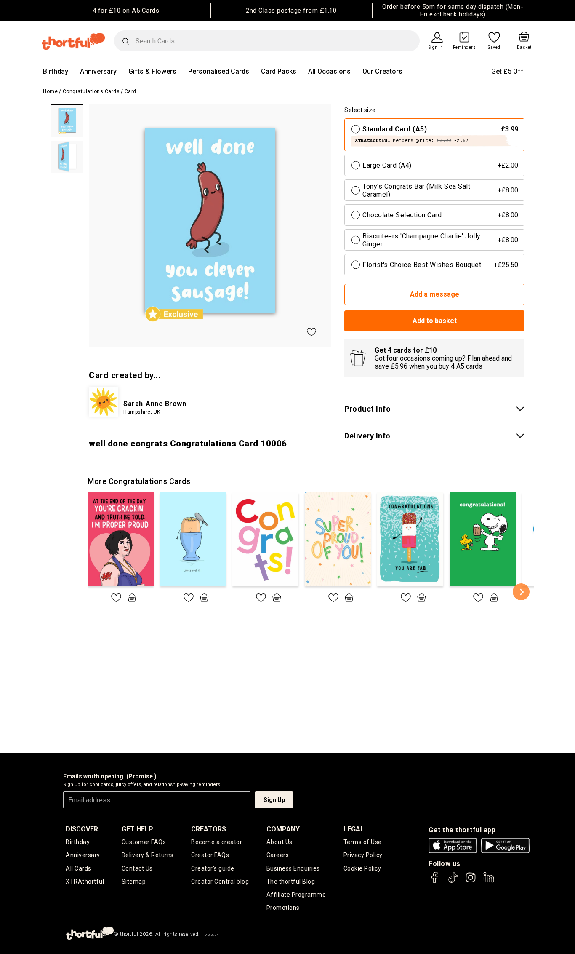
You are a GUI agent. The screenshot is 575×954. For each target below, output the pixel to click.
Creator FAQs (210, 855)
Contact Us (137, 868)
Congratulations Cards (91, 91)
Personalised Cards (218, 71)
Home (50, 91)
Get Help (137, 829)
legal (353, 829)
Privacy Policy (363, 855)
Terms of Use (362, 842)
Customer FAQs (144, 842)
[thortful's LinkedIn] (488, 881)
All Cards (78, 868)
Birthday (55, 71)
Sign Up (274, 799)
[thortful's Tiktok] (453, 881)
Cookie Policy (362, 868)
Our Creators (382, 71)
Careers (277, 855)
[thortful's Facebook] (435, 881)
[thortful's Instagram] (470, 881)
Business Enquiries (293, 868)
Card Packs (278, 71)
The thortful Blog (290, 881)
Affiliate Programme (296, 894)
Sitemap (134, 881)
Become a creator (216, 842)
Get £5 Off (507, 71)
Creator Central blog (220, 881)
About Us (279, 842)
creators (208, 829)
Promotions (283, 907)
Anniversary (98, 71)
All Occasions (329, 71)
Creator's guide (212, 868)
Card (130, 91)
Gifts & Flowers (152, 71)
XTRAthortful (85, 881)
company (283, 829)
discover (82, 829)
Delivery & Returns (148, 855)
